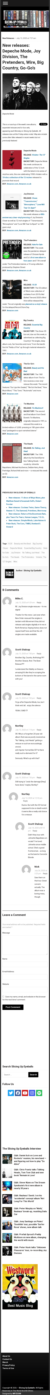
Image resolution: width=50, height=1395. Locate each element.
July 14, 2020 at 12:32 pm (32, 798)
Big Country (37, 544)
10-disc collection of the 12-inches (17, 177)
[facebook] (18, 1093)
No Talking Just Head (30, 553)
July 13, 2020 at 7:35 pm (25, 778)
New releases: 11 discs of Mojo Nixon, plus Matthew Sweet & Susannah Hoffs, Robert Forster (25, 501)
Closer (34, 198)
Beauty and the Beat (22, 544)
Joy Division (15, 553)
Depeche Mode (16, 548)
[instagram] (32, 1093)
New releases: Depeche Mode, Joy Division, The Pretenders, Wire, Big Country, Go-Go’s (23, 57)
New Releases (8, 38)
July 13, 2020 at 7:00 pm (25, 654)
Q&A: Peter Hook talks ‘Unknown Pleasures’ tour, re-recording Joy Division (30, 1250)
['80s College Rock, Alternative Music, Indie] (26, 19)
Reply (39, 603)
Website (5, 984)
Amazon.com (12, 184)
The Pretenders (27, 557)
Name (4, 959)
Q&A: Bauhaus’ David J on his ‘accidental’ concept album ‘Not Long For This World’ (29, 1198)
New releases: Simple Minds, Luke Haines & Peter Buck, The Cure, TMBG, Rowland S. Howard (26, 523)
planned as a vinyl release (36, 304)
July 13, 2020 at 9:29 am (25, 603)
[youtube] (25, 1093)
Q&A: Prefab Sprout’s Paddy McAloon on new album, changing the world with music (30, 1237)
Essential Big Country (32, 548)
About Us (6, 1356)
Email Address (8, 972)
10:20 (10, 544)
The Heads (15, 557)
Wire (15, 562)
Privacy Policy (8, 1365)
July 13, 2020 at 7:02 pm (25, 698)
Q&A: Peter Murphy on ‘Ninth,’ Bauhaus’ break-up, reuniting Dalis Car (30, 1211)
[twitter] (11, 1093)
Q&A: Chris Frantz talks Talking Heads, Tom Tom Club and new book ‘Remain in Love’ (29, 1172)
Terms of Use (8, 1368)
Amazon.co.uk (25, 184)
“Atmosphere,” (30, 205)
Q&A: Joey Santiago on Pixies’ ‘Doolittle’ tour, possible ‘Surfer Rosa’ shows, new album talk (29, 1224)
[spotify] (39, 1093)
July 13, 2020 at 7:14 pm (25, 730)
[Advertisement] (25, 1039)
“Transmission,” (30, 201)
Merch (5, 1362)
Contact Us (7, 1359)
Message (6, 933)
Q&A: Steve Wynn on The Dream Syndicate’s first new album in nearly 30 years (29, 1185)
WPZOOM (17, 1394)
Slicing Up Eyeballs (33, 570)
